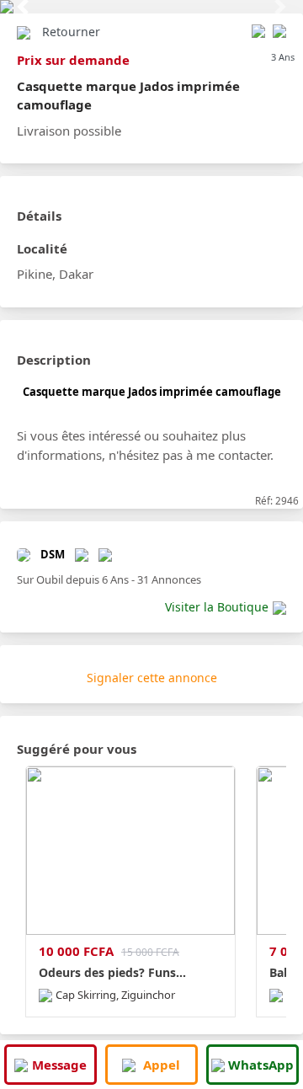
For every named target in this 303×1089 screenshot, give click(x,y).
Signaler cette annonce (152, 678)
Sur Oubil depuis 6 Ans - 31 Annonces (109, 579)
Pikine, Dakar (55, 273)
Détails (39, 215)
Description (54, 359)
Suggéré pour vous (76, 748)
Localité (42, 248)
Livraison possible (69, 130)
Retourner (71, 32)
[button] (22, 6)
